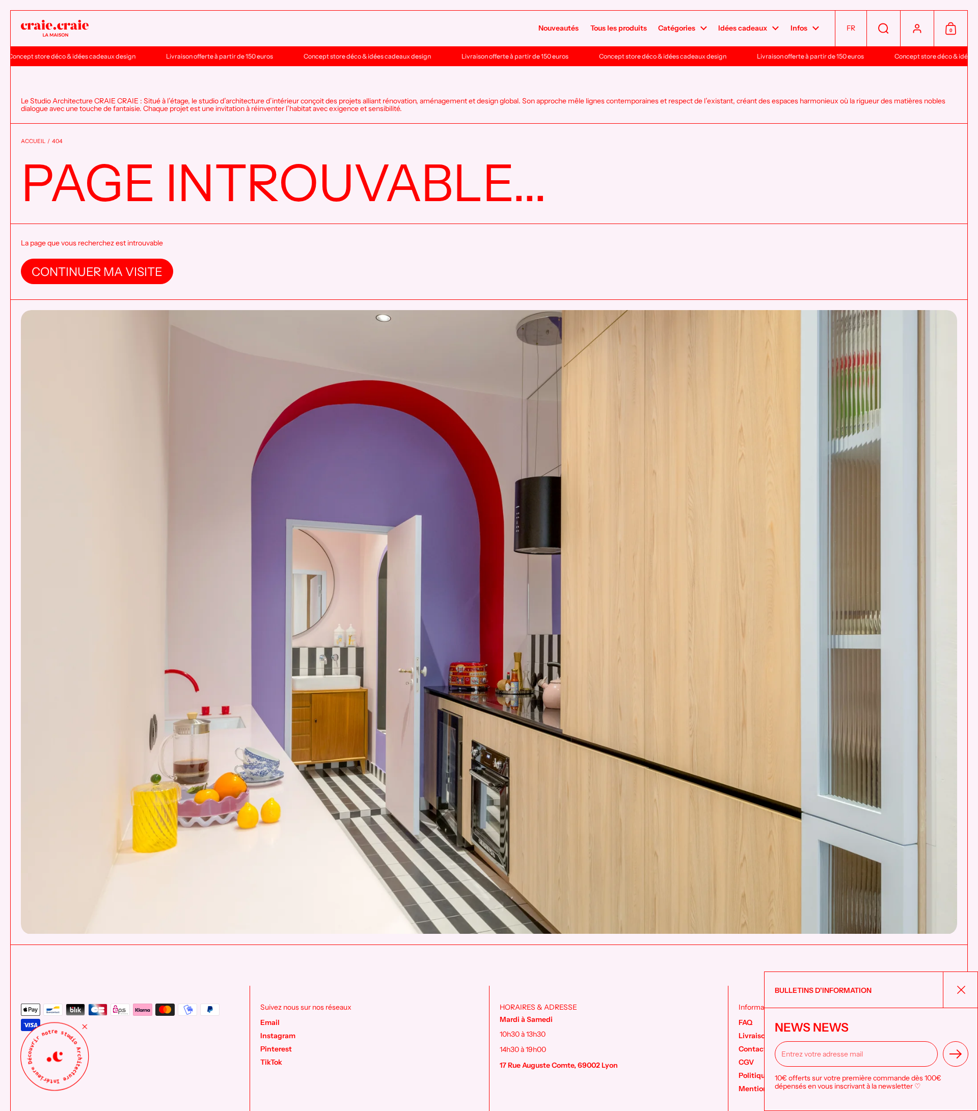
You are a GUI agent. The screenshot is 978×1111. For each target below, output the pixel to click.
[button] (850, 28)
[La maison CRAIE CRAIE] (55, 29)
